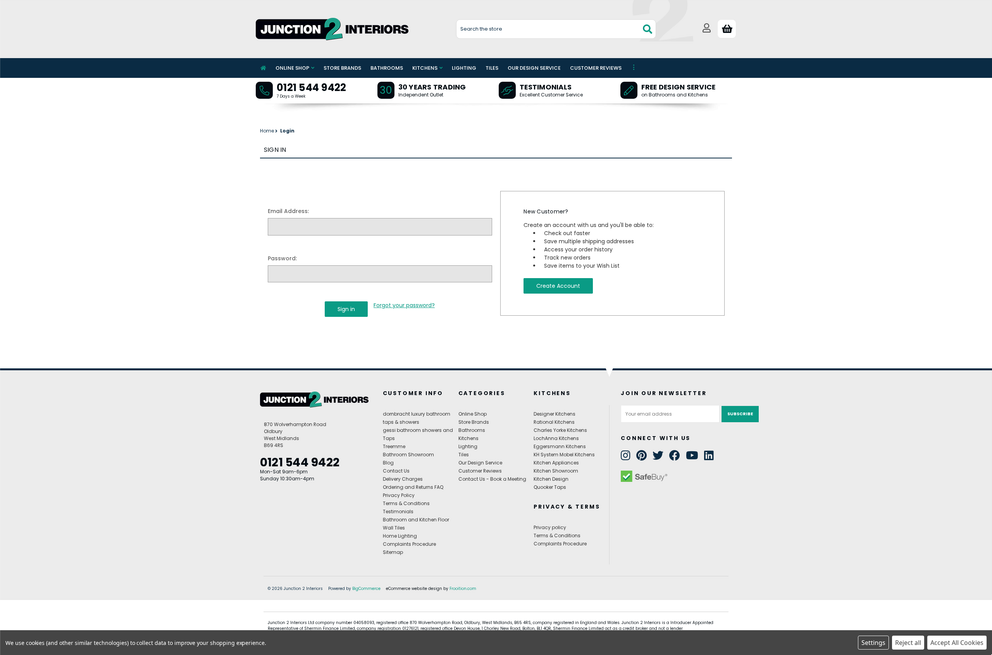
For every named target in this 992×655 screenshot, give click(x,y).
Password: (282, 258)
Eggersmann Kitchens (560, 446)
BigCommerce (366, 588)
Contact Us (396, 471)
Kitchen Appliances (556, 462)
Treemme (394, 446)
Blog (388, 462)
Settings (873, 642)
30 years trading (432, 87)
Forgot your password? (404, 305)
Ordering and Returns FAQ (413, 487)
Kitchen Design (551, 479)
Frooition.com (463, 588)
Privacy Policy (399, 495)
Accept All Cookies (956, 642)
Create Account (558, 286)
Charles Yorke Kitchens (560, 430)
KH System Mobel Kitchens (564, 454)
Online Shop (292, 68)
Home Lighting (400, 536)
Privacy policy (550, 527)
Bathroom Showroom (408, 454)
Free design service (678, 87)
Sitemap (393, 552)
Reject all (908, 642)
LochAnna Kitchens (556, 438)
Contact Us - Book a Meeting (492, 479)
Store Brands (342, 68)
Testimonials (546, 87)
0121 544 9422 (311, 88)
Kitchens (424, 68)
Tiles (492, 68)
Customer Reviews (596, 68)
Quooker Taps (550, 487)
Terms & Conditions (406, 503)
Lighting (464, 68)
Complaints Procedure (409, 544)
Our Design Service (534, 68)
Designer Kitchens (554, 414)
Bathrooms (386, 68)
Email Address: (288, 211)
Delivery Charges (403, 479)
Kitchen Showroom (556, 471)
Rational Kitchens (554, 422)
